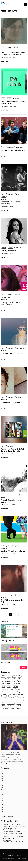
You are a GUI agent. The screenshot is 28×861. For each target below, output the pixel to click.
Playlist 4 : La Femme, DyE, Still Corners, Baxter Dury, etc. (12, 450)
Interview (20, 694)
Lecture (4, 697)
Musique (18, 397)
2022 (8, 684)
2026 (8, 686)
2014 (8, 678)
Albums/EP (10, 194)
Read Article (4, 61)
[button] (25, 4)
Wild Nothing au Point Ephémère (13, 150)
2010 (9, 675)
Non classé (5, 700)
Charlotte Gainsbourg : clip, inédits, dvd (11, 203)
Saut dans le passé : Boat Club (12, 353)
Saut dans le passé (7, 702)
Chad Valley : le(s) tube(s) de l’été (12, 601)
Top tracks (5, 708)
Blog (12, 689)
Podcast (20, 700)
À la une (15, 686)
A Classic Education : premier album (11, 501)
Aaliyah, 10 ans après (8, 251)
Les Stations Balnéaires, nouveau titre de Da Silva (13, 102)
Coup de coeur (6, 297)
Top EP (19, 705)
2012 (19, 675)
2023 (14, 684)
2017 (3, 681)
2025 (3, 686)
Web (18, 708)
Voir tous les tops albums (7, 789)
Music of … (12, 697)
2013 (3, 678)
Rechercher (5, 662)
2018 (8, 681)
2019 (14, 681)
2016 (19, 678)
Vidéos (16, 47)
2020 (19, 681)
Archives (5, 852)
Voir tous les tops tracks (7, 816)
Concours (17, 294)
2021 (3, 684)
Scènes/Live (10, 147)
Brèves (9, 98)
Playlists (9, 446)
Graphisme (12, 694)
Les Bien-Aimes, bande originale (13, 551)
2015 (14, 678)
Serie (3, 705)
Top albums (11, 705)
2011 (3, 47)
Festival (4, 694)
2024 (19, 684)
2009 (3, 675)
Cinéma (9, 47)
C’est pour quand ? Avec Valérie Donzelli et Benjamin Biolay (13, 53)
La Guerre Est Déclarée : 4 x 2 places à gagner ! (12, 303)
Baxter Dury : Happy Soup (10, 402)
